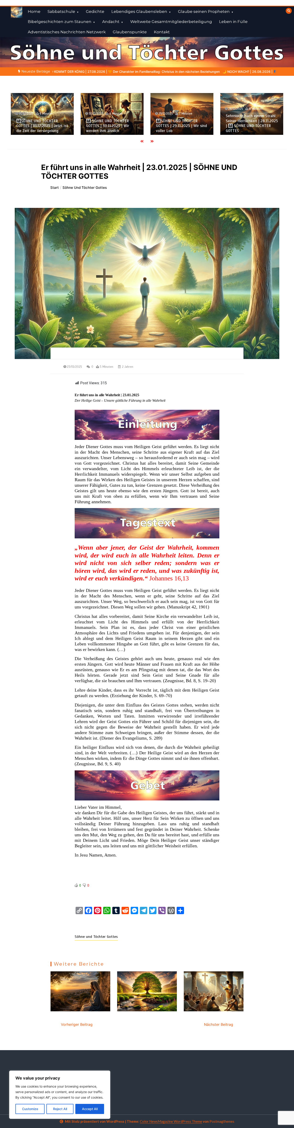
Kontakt (162, 32)
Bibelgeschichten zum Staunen (59, 21)
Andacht (110, 21)
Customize (30, 1109)
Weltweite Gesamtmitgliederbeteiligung (171, 21)
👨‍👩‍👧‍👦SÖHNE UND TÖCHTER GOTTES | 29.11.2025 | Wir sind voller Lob (181, 126)
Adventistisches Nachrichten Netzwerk (67, 32)
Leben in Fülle (233, 21)
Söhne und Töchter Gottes (96, 936)
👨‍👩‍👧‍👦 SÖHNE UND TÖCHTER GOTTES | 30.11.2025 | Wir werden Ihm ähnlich (107, 126)
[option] (208, 71)
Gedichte (95, 11)
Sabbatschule (61, 11)
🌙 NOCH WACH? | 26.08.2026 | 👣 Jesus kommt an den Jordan (208, 72)
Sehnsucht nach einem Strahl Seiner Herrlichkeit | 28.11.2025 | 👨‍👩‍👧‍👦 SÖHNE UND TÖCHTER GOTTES (252, 123)
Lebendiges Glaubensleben (139, 11)
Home (34, 11)
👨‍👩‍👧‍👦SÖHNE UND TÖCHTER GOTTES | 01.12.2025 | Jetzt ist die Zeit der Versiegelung (42, 126)
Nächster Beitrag (218, 1024)
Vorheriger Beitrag (77, 1024)
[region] (59, 1095)
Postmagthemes (221, 1121)
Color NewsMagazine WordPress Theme (171, 1121)
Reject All (60, 1109)
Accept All (90, 1109)
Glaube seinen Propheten (204, 11)
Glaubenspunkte (130, 32)
